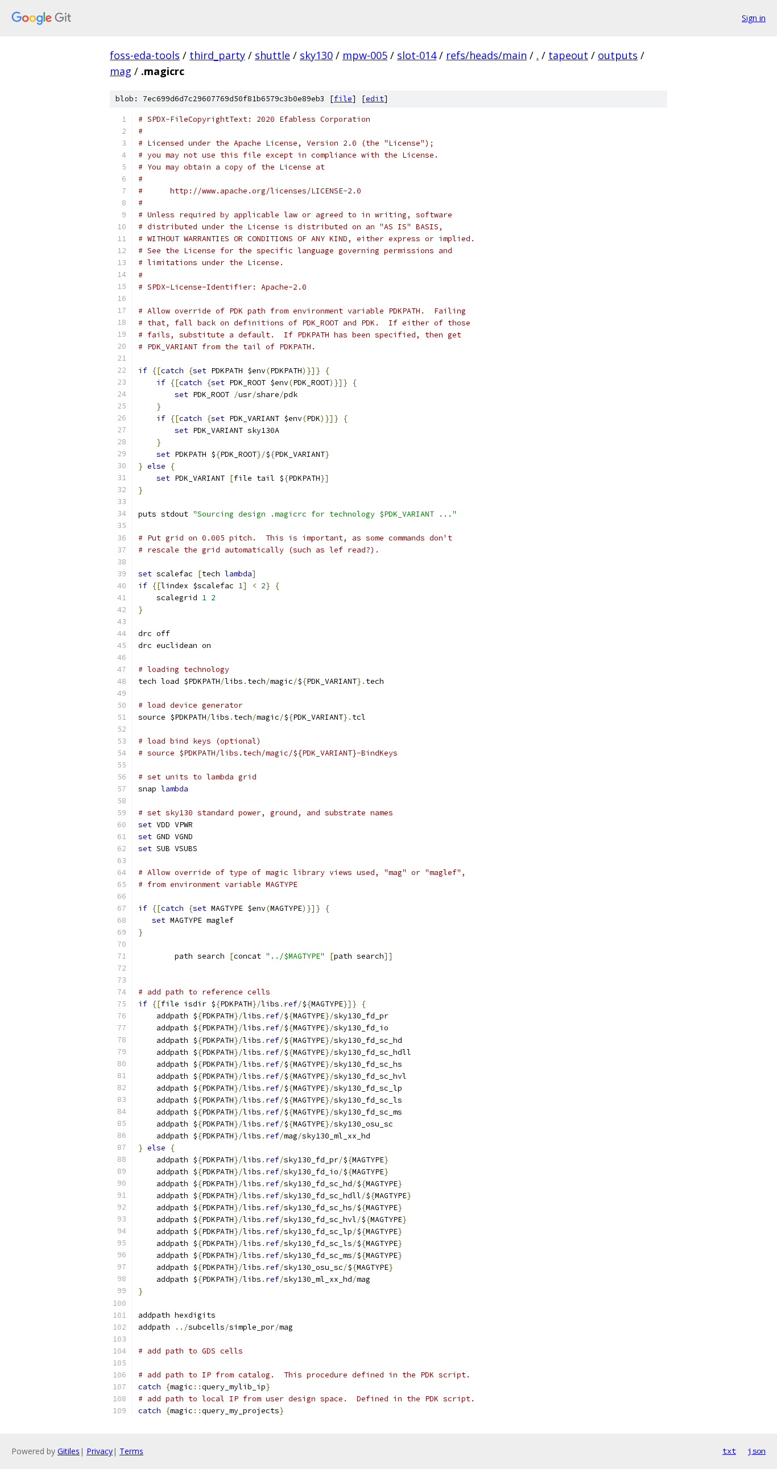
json (756, 1451)
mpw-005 (364, 55)
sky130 (316, 55)
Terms (131, 1451)
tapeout (568, 55)
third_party (217, 55)
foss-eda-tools (145, 55)
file (343, 99)
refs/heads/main (486, 55)
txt (729, 1451)
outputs (618, 55)
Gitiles (68, 1451)
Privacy (99, 1451)
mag (120, 71)
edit (375, 99)
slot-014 (416, 55)
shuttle (272, 55)
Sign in (754, 18)
